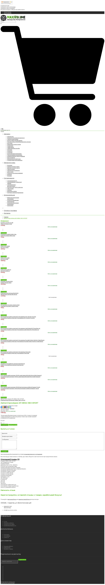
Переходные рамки (12, 139)
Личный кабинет (8, 546)
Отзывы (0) (15, 459)
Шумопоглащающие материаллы (13, 201)
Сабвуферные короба (13, 148)
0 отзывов (4, 405)
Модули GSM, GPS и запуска (15, 187)
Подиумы (9, 152)
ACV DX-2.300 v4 (5, 271)
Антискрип (10, 205)
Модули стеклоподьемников (15, 192)
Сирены (9, 190)
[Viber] (7, 407)
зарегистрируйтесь (24, 499)
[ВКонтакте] (1, 407)
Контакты (6, 534)
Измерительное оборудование (16, 156)
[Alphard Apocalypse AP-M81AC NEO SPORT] (13, 400)
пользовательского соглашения (33, 454)
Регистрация (7, 12)
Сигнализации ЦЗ (12, 180)
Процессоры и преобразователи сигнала (19, 141)
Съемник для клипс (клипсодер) (9, 306)
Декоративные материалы (14, 155)
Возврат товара (8, 548)
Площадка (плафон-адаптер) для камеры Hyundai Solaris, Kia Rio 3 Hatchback (22, 341)
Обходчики (10, 188)
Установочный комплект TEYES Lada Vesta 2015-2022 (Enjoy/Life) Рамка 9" (20, 376)
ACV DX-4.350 (4, 259)
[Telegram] (10, 407)
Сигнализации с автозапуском (11, 185)
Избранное (7, 547)
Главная (6, 217)
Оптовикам (7, 536)
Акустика (9, 143)
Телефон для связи (7, 436)
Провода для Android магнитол (16, 138)
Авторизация (7, 13)
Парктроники (11, 169)
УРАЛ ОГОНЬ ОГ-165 (6, 224)
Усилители (10, 145)
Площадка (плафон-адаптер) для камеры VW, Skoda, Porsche (18, 318)
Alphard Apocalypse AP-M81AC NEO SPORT (15, 218)
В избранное (4, 418)
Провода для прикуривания (15, 173)
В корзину (4, 233)
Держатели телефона (13, 170)
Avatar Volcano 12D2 (6, 282)
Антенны (9, 165)
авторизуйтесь (12, 499)
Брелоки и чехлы (12, 191)
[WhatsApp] (8, 407)
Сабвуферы (10, 147)
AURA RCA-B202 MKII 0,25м (8, 235)
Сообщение (5, 439)
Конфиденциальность (10, 525)
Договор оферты (9, 523)
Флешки (9, 174)
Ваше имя (4, 433)
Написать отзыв (12, 405)
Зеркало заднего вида (13, 168)
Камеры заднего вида (13, 166)
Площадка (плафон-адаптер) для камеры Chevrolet (15, 353)
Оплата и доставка (9, 524)
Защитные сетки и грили (14, 144)
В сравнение (11, 418)
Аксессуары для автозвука (14, 140)
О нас (5, 521)
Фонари (9, 175)
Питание (9, 149)
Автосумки (10, 171)
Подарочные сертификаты (14, 160)
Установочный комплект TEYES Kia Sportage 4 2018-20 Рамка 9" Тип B (20, 388)
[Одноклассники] (3, 407)
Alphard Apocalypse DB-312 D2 (9, 294)
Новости (6, 537)
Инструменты (11, 157)
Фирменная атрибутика (14, 159)
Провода (9, 151)
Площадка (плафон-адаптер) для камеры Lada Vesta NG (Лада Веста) (20, 329)
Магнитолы (10, 136)
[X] (5, 407)
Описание (5, 459)
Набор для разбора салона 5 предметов (12, 365)
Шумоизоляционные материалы (13, 203)
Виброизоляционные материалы (13, 198)
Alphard (12, 408)
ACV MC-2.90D (5, 247)
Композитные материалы (14, 153)
